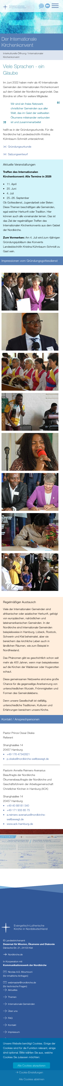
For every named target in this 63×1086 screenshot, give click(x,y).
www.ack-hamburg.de (20, 823)
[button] (56, 5)
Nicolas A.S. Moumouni (20, 971)
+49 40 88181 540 (18, 805)
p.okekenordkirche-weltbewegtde (28, 758)
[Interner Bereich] (47, 5)
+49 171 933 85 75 (18, 810)
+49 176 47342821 (18, 754)
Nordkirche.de (15, 954)
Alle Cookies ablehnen (31, 1079)
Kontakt (12, 1025)
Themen (12, 997)
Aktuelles (12, 990)
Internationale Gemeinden (21, 1004)
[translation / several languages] (41, 6)
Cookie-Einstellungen (31, 1072)
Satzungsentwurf (18, 154)
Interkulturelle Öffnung (14, 53)
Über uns (13, 1011)
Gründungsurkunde (19, 146)
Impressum (14, 1032)
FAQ (10, 1018)
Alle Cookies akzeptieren (31, 1065)
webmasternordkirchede (22, 982)
